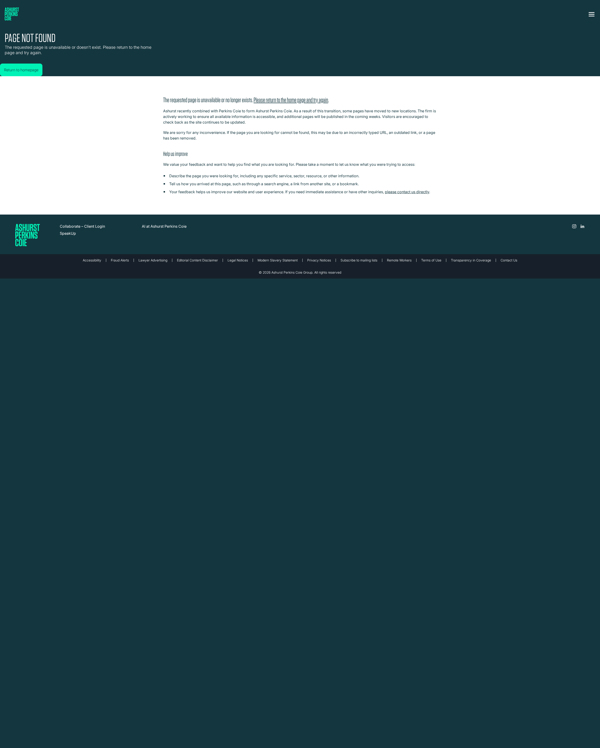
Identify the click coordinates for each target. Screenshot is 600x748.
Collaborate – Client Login (82, 229)
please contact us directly (407, 195)
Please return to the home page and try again (291, 103)
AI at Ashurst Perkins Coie (164, 229)
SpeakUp (68, 236)
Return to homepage (26, 65)
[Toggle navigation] (591, 13)
